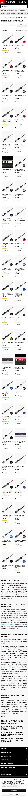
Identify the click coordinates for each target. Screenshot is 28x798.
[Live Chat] (20, 2)
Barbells (18, 17)
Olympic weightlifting (7, 624)
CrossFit (24, 624)
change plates (5, 671)
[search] (14, 6)
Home (2, 17)
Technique (18, 30)
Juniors (11, 30)
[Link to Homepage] (10, 2)
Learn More (21, 786)
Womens (4, 30)
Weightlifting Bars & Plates (10, 17)
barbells (18, 587)
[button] (2, 6)
